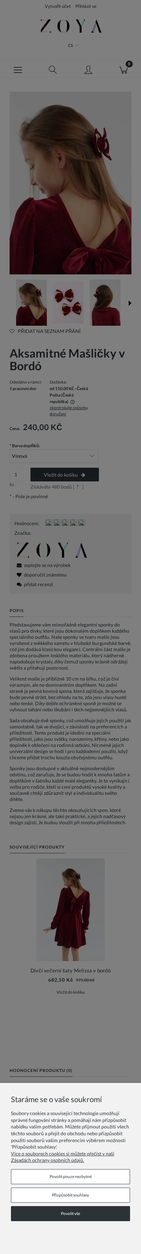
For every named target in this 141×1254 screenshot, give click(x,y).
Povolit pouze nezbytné (71, 1176)
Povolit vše (70, 1213)
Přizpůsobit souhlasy (70, 1195)
